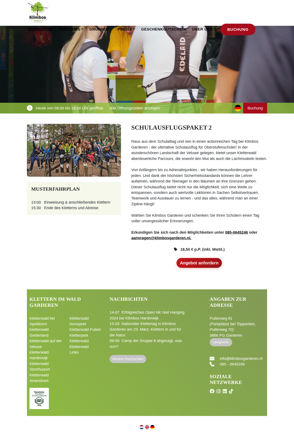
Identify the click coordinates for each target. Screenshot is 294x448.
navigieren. (220, 342)
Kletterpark (79, 335)
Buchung (238, 29)
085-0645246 (236, 232)
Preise (125, 29)
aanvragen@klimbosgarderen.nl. (161, 238)
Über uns (202, 29)
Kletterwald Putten (85, 329)
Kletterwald (79, 341)
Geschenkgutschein (163, 29)
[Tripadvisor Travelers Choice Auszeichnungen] (39, 396)
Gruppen (98, 29)
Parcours (69, 29)
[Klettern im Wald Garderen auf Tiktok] (231, 391)
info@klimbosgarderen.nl (241, 358)
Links (74, 352)
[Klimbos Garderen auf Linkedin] (225, 391)
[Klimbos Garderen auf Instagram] (219, 391)
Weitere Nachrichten (128, 359)
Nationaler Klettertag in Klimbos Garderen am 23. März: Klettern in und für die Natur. (145, 329)
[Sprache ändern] (238, 108)
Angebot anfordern (199, 263)
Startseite (40, 29)
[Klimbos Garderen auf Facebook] (212, 391)
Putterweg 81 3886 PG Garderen (233, 327)
